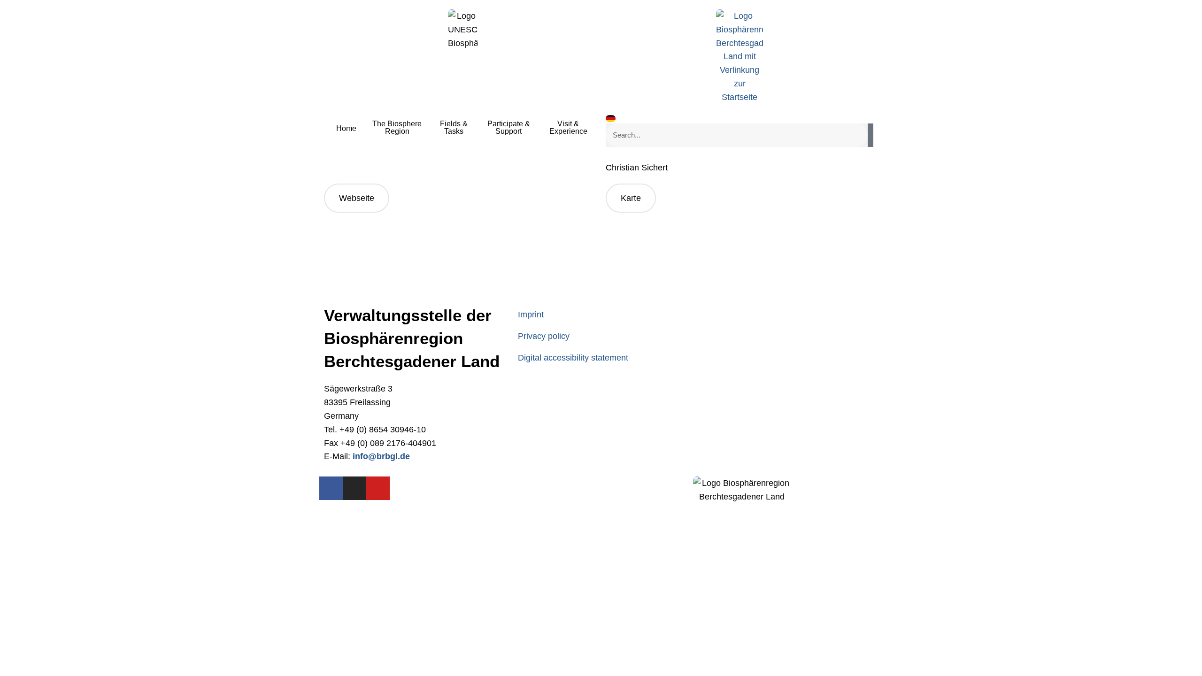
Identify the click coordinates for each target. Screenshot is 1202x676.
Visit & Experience (568, 127)
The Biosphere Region (397, 127)
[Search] (870, 135)
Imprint (531, 314)
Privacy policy (544, 336)
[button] (631, 198)
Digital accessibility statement (573, 357)
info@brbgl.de (381, 456)
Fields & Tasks (454, 127)
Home (346, 128)
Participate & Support (508, 127)
